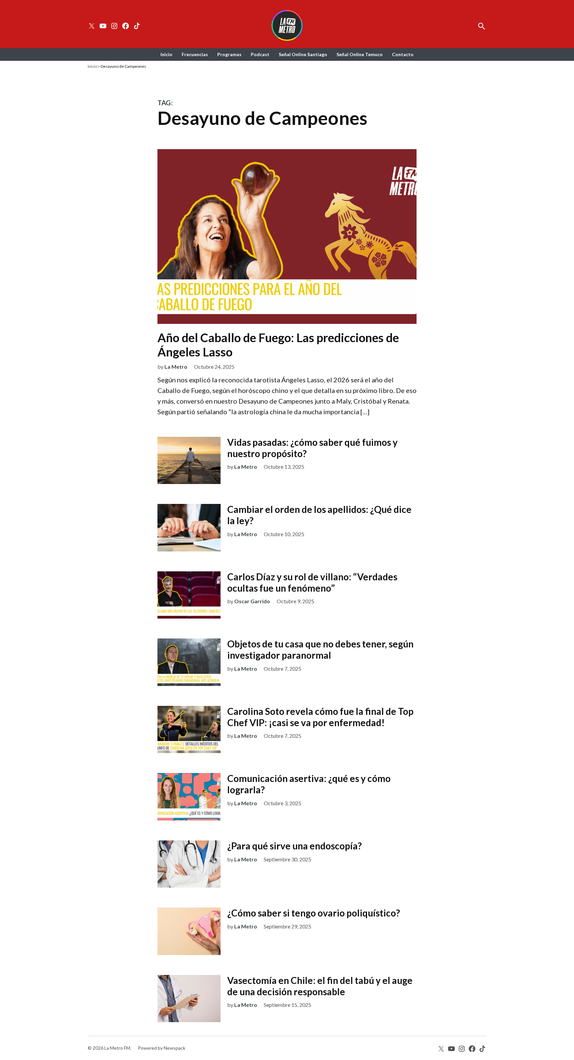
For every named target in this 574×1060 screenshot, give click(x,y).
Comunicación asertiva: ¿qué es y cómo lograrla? (309, 784)
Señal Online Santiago (303, 54)
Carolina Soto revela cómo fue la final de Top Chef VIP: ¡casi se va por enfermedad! (320, 717)
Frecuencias (195, 54)
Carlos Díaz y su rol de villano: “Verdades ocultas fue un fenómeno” (312, 582)
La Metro (175, 366)
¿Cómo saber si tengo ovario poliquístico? (313, 912)
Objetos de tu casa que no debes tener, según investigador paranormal (320, 649)
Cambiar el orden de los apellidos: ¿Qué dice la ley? (319, 515)
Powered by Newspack (161, 1048)
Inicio (166, 54)
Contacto (403, 54)
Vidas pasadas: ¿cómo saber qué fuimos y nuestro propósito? (312, 447)
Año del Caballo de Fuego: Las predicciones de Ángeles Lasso (278, 344)
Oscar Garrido (252, 601)
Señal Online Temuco (359, 54)
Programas (229, 54)
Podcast (260, 54)
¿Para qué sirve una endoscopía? (294, 845)
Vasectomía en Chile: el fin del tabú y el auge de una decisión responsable (320, 986)
